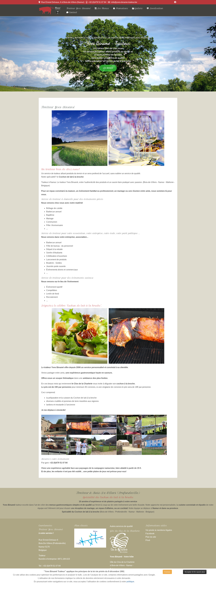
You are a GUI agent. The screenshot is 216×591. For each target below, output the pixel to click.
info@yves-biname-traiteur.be (124, 2)
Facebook (150, 533)
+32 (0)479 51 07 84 (97, 2)
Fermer (167, 572)
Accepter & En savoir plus (195, 572)
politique (130, 581)
